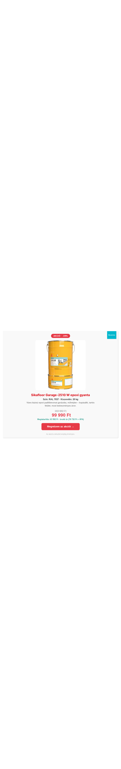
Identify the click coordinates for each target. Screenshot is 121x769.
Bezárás (111, 335)
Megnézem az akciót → (60, 426)
